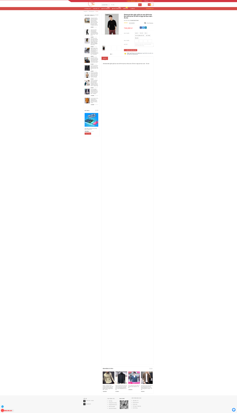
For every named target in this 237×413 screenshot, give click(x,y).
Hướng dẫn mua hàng (113, 402)
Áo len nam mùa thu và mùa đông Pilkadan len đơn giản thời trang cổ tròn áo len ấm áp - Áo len (94, 100)
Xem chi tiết (87, 133)
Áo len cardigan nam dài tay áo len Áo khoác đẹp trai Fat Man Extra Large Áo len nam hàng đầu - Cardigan (94, 91)
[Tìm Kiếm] (140, 4)
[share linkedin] (146, 27)
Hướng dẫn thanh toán (113, 404)
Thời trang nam (91, 11)
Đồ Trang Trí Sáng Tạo (137, 406)
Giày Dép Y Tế (96, 8)
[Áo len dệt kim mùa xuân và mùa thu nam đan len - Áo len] (134, 377)
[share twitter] (143, 27)
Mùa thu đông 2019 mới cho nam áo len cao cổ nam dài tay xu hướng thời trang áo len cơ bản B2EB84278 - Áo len (121, 387)
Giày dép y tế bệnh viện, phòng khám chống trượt (91, 129)
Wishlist (147, 1)
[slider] (126, 22)
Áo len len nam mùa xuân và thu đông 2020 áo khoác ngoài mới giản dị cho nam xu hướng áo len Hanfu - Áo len (146, 387)
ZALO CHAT (122, 398)
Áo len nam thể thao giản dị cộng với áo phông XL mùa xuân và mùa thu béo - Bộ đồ (94, 67)
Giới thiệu (110, 400)
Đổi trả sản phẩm (112, 406)
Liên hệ (133, 8)
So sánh (152, 1)
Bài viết (126, 8)
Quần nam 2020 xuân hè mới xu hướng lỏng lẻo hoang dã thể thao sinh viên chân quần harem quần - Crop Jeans (94, 32)
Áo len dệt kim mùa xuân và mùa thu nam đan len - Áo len (133, 386)
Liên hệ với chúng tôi (112, 408)
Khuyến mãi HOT (150, 8)
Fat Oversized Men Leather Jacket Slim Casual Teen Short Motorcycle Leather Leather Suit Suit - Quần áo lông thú (94, 75)
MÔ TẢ (104, 58)
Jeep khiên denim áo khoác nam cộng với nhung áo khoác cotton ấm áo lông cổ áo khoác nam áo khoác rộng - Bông (94, 60)
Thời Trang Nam (117, 8)
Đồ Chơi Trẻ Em (136, 402)
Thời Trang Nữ (106, 8)
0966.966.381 (88, 404)
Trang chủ (88, 8)
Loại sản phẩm (105, 4)
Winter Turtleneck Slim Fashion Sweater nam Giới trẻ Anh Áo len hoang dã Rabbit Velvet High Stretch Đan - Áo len (108, 387)
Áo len (97, 11)
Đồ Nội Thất (135, 404)
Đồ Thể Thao (135, 408)
